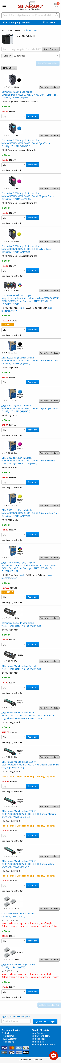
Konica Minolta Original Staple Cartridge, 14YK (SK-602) (18, 966)
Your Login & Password (43, 1044)
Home (4, 30)
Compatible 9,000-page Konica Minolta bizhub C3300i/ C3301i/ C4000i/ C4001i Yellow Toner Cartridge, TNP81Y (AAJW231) (26, 249)
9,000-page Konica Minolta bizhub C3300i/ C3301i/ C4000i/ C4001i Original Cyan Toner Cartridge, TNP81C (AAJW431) (29, 408)
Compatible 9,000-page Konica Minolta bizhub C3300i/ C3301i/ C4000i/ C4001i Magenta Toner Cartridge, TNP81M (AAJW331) (27, 196)
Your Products (39, 1038)
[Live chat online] (53, 1055)
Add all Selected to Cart (48, 63)
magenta (5, 310)
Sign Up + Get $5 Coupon (45, 1021)
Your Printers (38, 1041)
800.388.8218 (51, 22)
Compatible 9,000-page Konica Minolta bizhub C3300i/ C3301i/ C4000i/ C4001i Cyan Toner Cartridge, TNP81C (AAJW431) (25, 143)
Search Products (51, 49)
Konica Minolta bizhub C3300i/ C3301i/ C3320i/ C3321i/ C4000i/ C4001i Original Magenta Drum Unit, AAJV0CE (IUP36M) (28, 814)
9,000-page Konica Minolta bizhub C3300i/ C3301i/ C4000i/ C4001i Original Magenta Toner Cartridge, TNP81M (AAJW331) (28, 460)
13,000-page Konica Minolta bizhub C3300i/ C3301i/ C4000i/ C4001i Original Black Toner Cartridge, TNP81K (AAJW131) (29, 360)
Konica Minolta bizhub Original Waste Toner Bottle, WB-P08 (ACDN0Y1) (21, 667)
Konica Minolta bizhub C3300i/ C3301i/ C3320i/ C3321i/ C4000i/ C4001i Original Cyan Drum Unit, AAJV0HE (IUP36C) (30, 764)
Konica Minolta (16, 30)
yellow (14, 310)
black (22, 307)
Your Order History (41, 1035)
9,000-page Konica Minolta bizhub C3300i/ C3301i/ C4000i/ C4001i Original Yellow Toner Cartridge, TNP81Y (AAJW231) (30, 513)
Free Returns (7, 1035)
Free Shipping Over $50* (18, 22)
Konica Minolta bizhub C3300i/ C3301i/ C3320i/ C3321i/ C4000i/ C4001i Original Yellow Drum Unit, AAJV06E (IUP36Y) (27, 864)
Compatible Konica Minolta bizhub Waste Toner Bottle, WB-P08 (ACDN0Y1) (21, 624)
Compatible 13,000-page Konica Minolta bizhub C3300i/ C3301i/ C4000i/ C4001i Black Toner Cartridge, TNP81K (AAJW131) (29, 94)
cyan (50, 307)
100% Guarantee (9, 1038)
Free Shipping (7, 1041)
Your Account (38, 1033)
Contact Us (6, 1033)
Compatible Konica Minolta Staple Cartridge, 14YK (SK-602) (17, 915)
